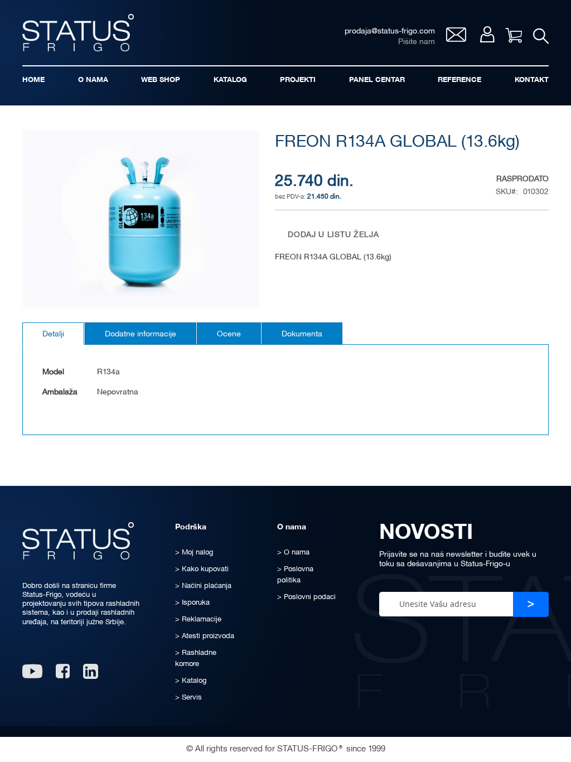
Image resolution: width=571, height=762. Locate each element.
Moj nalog (487, 34)
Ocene (229, 334)
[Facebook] (63, 675)
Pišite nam (416, 42)
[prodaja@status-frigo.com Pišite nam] (456, 38)
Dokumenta (302, 334)
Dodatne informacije (140, 334)
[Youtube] (32, 675)
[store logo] (78, 32)
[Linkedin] (91, 675)
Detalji (53, 334)
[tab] (53, 333)
